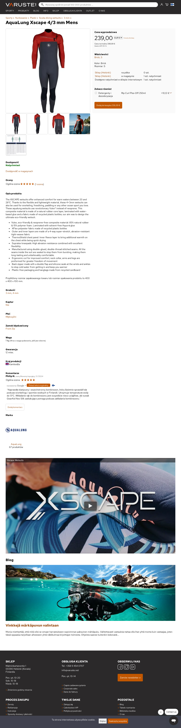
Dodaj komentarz (15, 407)
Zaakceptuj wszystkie (118, 721)
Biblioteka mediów (128, 710)
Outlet (90, 10)
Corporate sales (70, 688)
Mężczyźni (11, 316)
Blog (122, 704)
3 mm (67, 17)
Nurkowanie (22, 17)
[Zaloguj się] (161, 4)
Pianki (34, 17)
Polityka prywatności (72, 710)
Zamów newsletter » (130, 677)
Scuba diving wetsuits (51, 17)
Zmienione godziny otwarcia (20, 689)
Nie (7, 304)
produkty (23, 10)
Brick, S (98, 57)
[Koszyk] (166, 5)
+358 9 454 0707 (75, 665)
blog (36, 10)
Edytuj (102, 721)
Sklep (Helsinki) (103, 72)
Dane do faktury (71, 691)
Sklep (55, 10)
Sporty (10, 10)
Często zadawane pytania (75, 685)
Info (45, 10)
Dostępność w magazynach (19, 171)
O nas (102, 10)
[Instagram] (126, 667)
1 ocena (39, 184)
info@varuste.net (70, 670)
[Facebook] (120, 667)
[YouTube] (132, 667)
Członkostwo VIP (71, 707)
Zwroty (11, 704)
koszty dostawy (129, 38)
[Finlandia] (173, 5)
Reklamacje (13, 707)
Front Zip (10, 328)
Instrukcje (12, 710)
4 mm (16, 293)
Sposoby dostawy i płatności (20, 714)
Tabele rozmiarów (127, 707)
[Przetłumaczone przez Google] (15, 385)
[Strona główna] (21, 5)
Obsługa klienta (72, 10)
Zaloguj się (68, 704)
